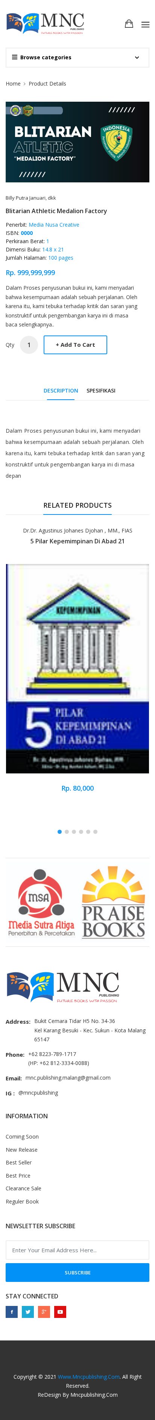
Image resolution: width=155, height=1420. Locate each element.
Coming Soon (22, 1136)
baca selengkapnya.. (30, 324)
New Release (22, 1149)
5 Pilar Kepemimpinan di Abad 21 (77, 541)
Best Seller (19, 1162)
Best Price (18, 1175)
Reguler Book (22, 1201)
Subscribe (78, 1272)
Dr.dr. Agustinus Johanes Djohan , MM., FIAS (77, 530)
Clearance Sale (23, 1188)
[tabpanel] (77, 664)
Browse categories (45, 57)
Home (13, 83)
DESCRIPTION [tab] (61, 390)
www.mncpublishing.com (89, 1376)
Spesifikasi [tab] (101, 390)
